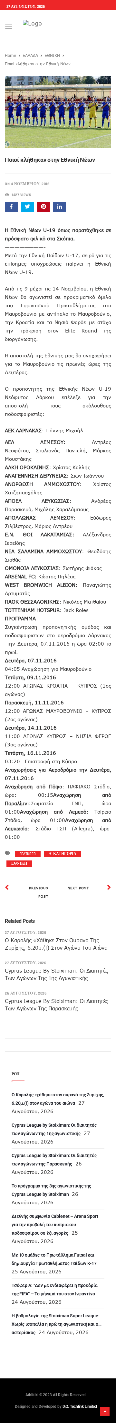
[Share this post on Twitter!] (27, 207)
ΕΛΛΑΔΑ (30, 55)
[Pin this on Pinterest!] (43, 207)
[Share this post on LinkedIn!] (59, 207)
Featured (28, 853)
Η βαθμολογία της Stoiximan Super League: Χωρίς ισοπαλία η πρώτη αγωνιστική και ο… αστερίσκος (56, 1324)
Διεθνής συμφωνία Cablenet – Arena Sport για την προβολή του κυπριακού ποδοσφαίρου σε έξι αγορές (55, 1225)
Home (10, 55)
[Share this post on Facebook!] (11, 207)
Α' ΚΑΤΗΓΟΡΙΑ (62, 853)
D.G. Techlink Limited (80, 1406)
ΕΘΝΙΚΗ (52, 55)
